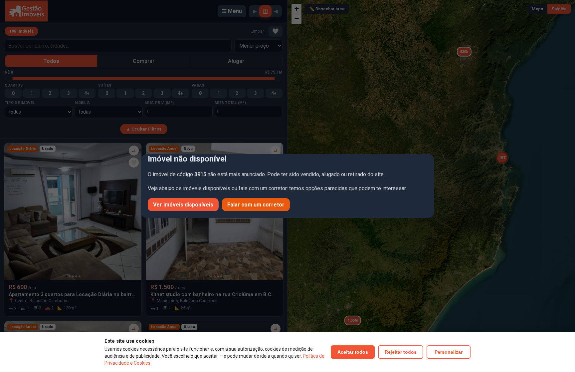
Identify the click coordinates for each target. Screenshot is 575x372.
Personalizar (449, 352)
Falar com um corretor (256, 204)
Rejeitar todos (401, 352)
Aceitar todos (352, 352)
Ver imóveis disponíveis (183, 204)
